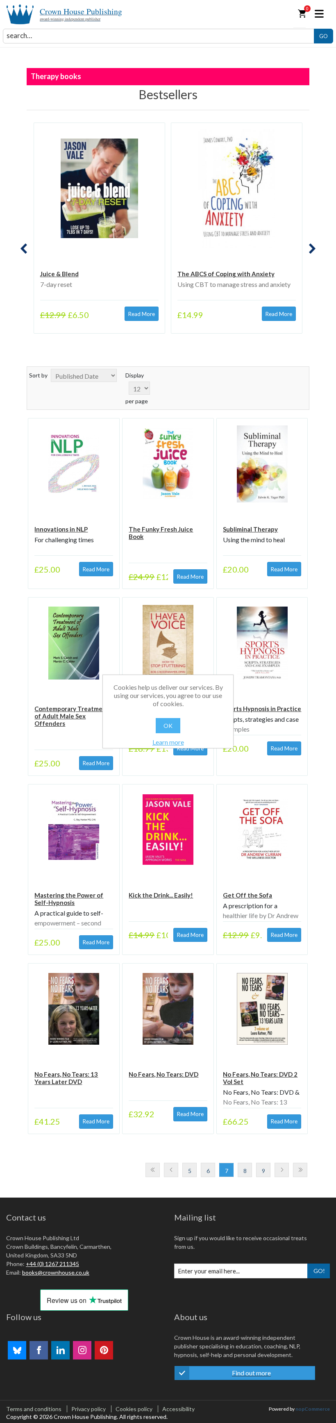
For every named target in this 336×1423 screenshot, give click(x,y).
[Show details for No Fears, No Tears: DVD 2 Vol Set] (262, 1009)
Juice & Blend (59, 273)
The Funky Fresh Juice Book (161, 532)
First (152, 1170)
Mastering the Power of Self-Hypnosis (68, 898)
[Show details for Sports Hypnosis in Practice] (262, 643)
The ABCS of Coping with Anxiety (226, 273)
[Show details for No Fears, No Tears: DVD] (168, 1009)
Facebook (39, 1350)
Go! (319, 1270)
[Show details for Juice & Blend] (99, 188)
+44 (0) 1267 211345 (52, 1263)
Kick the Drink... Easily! (161, 895)
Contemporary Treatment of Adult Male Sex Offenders (71, 716)
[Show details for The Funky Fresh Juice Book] (168, 464)
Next (282, 1170)
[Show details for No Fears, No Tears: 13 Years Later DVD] (73, 1009)
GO (323, 36)
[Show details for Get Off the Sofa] (262, 830)
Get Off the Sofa (247, 895)
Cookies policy (134, 1408)
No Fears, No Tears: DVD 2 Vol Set (260, 1078)
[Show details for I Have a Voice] (168, 643)
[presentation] (23, 248)
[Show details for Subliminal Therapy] (262, 464)
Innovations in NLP (61, 529)
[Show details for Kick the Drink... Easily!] (168, 830)
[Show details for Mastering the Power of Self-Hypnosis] (73, 830)
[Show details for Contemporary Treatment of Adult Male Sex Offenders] (73, 643)
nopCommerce (312, 1409)
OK (168, 725)
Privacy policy (88, 1408)
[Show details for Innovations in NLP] (73, 464)
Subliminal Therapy (250, 529)
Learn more (168, 742)
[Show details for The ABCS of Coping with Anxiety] (236, 188)
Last (300, 1170)
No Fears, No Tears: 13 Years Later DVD (66, 1078)
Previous (171, 1170)
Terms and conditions (33, 1408)
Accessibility (178, 1408)
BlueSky (17, 1350)
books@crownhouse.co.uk (55, 1272)
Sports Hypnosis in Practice (262, 708)
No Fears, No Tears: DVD (163, 1074)
